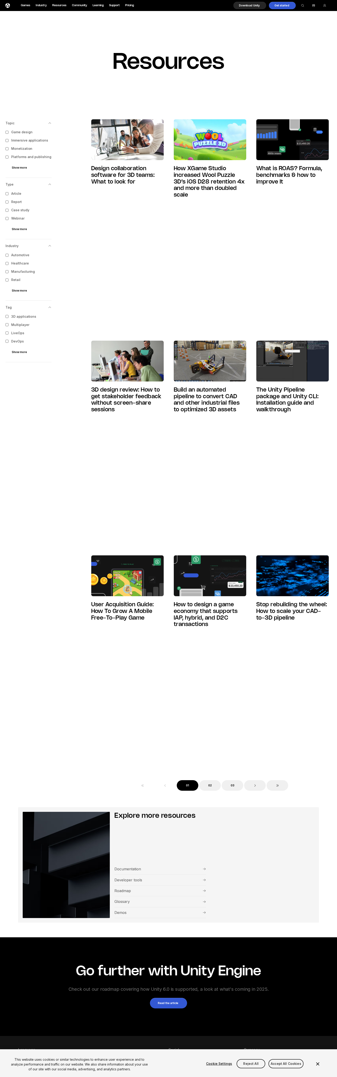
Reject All (250, 1064)
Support (114, 5)
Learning (98, 5)
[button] (249, 5)
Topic (10, 123)
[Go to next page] (255, 785)
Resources (59, 5)
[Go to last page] (277, 785)
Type (10, 184)
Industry (41, 5)
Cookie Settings (219, 1064)
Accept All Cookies (286, 1064)
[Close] (317, 1064)
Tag (9, 307)
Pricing (129, 5)
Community (79, 5)
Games (25, 5)
